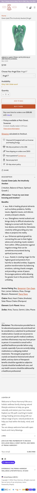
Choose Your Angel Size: (14, 71)
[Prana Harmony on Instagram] (5, 459)
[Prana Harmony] (9, 7)
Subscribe (31, 452)
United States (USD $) (11, 477)
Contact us (22, 156)
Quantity (5, 90)
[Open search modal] (27, 7)
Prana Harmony (18, 480)
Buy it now (18, 106)
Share (6, 170)
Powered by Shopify (8, 484)
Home (4, 16)
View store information (11, 129)
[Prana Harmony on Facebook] (3, 459)
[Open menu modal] (34, 7)
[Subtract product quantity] (3, 94)
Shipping (5, 134)
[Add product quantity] (8, 94)
